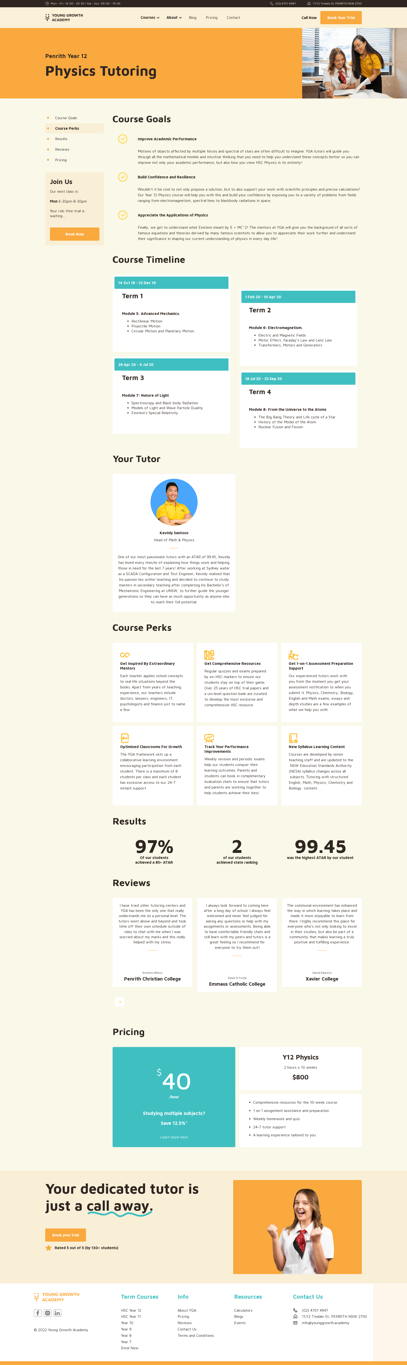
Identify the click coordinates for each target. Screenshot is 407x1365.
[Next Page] (119, 1002)
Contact (233, 17)
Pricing (211, 17)
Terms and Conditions (196, 1335)
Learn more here (174, 1137)
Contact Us (187, 1329)
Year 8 (126, 1335)
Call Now (309, 18)
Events (240, 1323)
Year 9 (126, 1329)
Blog (192, 17)
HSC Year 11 (131, 1316)
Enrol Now (129, 1348)
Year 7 (126, 1342)
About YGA (187, 1310)
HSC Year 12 (131, 1310)
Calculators (243, 1310)
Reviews (185, 1323)
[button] (149, 17)
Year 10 (127, 1323)
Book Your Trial (341, 18)
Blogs (238, 1316)
